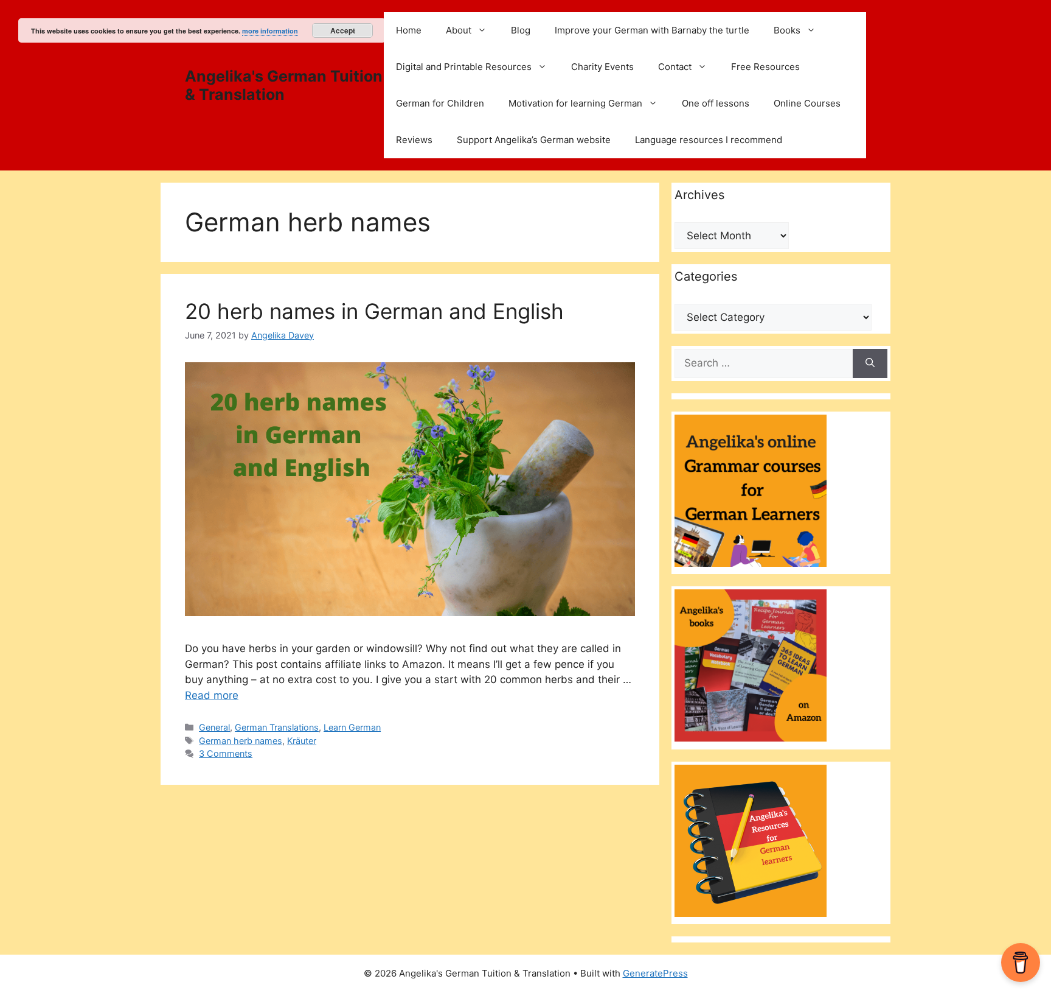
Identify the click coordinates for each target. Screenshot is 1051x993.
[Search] (870, 363)
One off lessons (715, 103)
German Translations (277, 727)
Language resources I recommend (708, 140)
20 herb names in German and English (374, 311)
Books (787, 30)
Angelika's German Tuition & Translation (284, 85)
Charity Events (602, 66)
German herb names (240, 740)
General (214, 727)
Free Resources (765, 66)
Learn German (352, 727)
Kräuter (301, 740)
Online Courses (807, 103)
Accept (342, 30)
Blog (520, 30)
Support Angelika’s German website (534, 140)
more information (270, 30)
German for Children (440, 103)
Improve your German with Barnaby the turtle (652, 30)
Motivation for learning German (575, 103)
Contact (675, 66)
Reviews (414, 140)
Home (408, 30)
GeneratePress (655, 973)
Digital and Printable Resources (464, 66)
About (458, 30)
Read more (211, 695)
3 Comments (225, 753)
